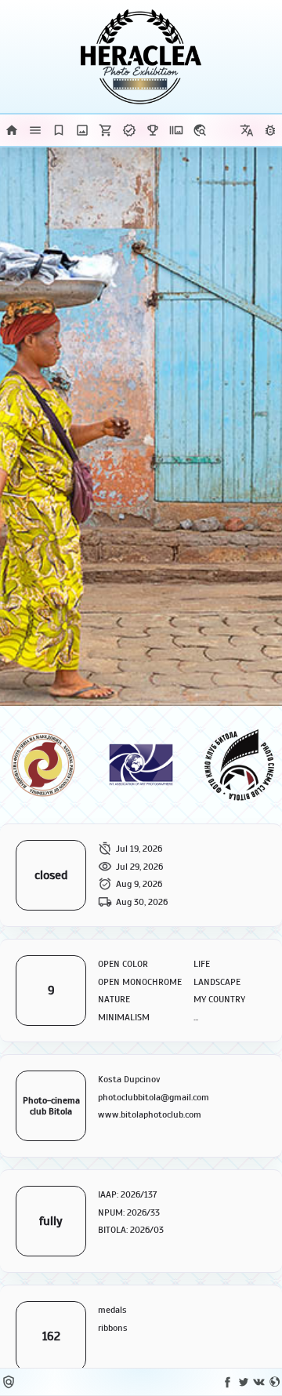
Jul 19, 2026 (139, 848)
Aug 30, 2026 (142, 901)
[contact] (200, 130)
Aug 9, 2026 (139, 883)
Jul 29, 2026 (139, 866)
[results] (152, 130)
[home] (12, 130)
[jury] (58, 130)
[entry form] (82, 130)
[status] (129, 130)
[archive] (176, 130)
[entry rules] (35, 130)
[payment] (106, 130)
